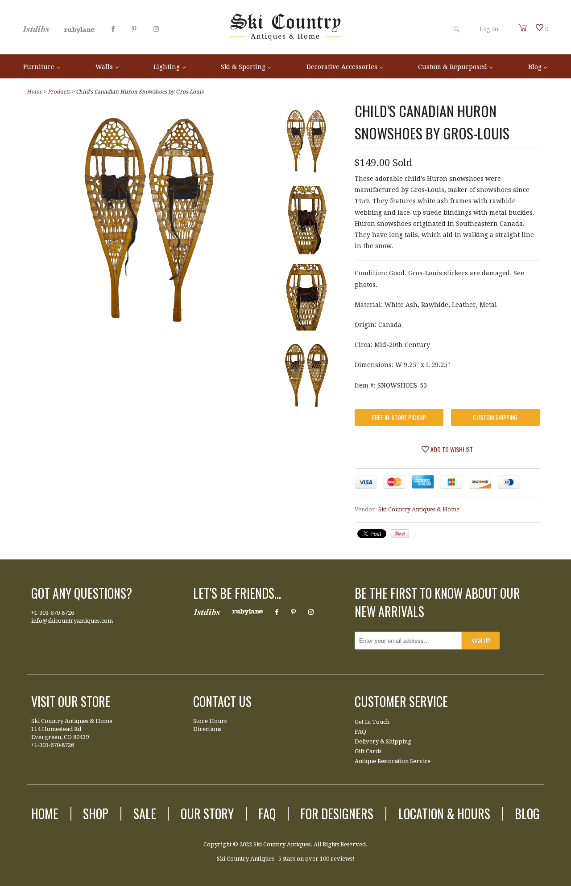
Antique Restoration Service (392, 761)
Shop (95, 813)
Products (59, 92)
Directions (207, 729)
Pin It (400, 533)
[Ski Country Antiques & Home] (285, 38)
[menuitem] (42, 66)
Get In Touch (372, 722)
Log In (489, 29)
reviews (341, 858)
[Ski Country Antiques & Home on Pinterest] (134, 29)
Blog (527, 813)
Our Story (207, 813)
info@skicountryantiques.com (72, 620)
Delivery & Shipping (383, 741)
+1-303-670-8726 (52, 612)
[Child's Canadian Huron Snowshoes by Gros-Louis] (149, 331)
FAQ (360, 731)
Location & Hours (444, 813)
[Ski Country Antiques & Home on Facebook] (113, 29)
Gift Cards (368, 751)
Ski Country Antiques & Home (418, 509)
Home (44, 813)
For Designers (336, 813)
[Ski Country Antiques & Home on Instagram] (156, 29)
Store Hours (210, 721)
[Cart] (522, 27)
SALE (144, 813)
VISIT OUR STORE (71, 701)
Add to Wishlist (451, 449)
